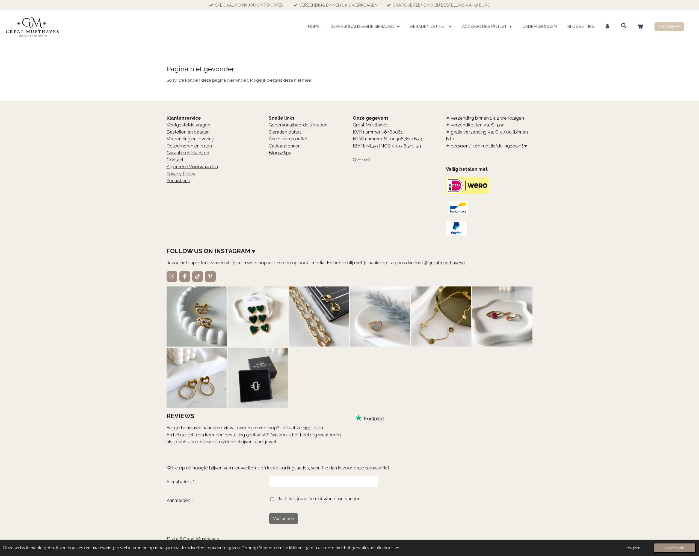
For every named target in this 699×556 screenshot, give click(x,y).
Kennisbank (178, 180)
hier (306, 427)
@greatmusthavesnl (445, 262)
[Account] (607, 26)
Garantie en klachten (188, 152)
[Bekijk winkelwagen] (640, 26)
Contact (175, 159)
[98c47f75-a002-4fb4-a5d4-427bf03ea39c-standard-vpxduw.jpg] (257, 377)
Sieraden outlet (285, 132)
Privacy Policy (181, 173)
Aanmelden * (180, 500)
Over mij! (362, 159)
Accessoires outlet (288, 138)
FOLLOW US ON (190, 251)
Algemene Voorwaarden (192, 166)
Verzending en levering (190, 138)
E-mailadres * (180, 481)
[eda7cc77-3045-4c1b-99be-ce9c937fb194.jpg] (380, 316)
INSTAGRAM (232, 251)
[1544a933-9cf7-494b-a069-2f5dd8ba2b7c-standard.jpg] (441, 316)
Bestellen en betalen (188, 132)
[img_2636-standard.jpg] (319, 316)
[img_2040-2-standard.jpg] (257, 316)
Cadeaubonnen (285, 146)
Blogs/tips (280, 152)
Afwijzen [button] (633, 548)
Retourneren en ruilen (189, 146)
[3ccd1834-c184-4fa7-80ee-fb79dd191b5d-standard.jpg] (196, 316)
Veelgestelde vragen (188, 125)
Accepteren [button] (674, 548)
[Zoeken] (624, 26)
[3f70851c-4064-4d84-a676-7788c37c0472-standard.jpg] (196, 377)
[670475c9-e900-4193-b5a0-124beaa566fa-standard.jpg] (502, 316)
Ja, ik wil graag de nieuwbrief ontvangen (319, 498)
